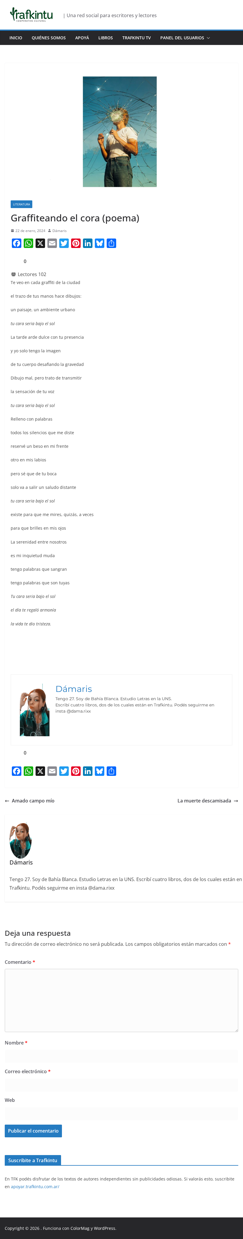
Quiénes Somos (49, 37)
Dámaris (59, 230)
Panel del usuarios (182, 37)
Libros (105, 37)
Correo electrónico (28, 1071)
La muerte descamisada (204, 800)
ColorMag (80, 1228)
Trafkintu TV (136, 37)
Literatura (21, 204)
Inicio (15, 37)
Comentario (20, 962)
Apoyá (82, 37)
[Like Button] (15, 261)
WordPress (104, 1228)
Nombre (16, 1042)
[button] (207, 38)
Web (10, 1100)
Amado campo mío (33, 800)
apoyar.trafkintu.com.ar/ (35, 1186)
